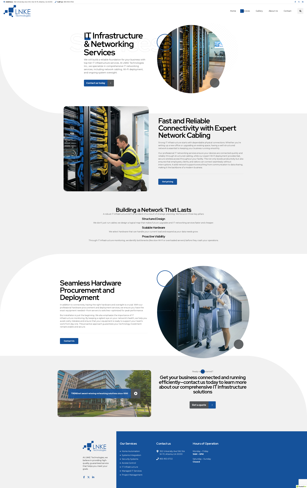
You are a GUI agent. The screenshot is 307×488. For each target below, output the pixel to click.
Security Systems (130, 459)
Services (246, 11)
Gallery (259, 11)
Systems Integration (131, 455)
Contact (287, 11)
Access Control (129, 463)
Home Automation (131, 451)
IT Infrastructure (130, 467)
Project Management (132, 475)
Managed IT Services (132, 471)
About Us (273, 11)
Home (233, 11)
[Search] (300, 11)
